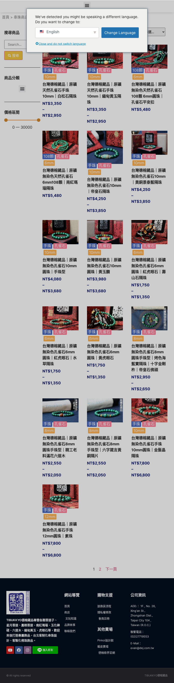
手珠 (47, 70)
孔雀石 (60, 70)
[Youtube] (10, 650)
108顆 (137, 70)
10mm (50, 77)
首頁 (5, 17)
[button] (87, 5)
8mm (138, 338)
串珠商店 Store (26, 17)
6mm (138, 77)
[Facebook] (19, 650)
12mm (50, 516)
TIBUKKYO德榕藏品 (156, 675)
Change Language (120, 32)
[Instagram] (27, 650)
